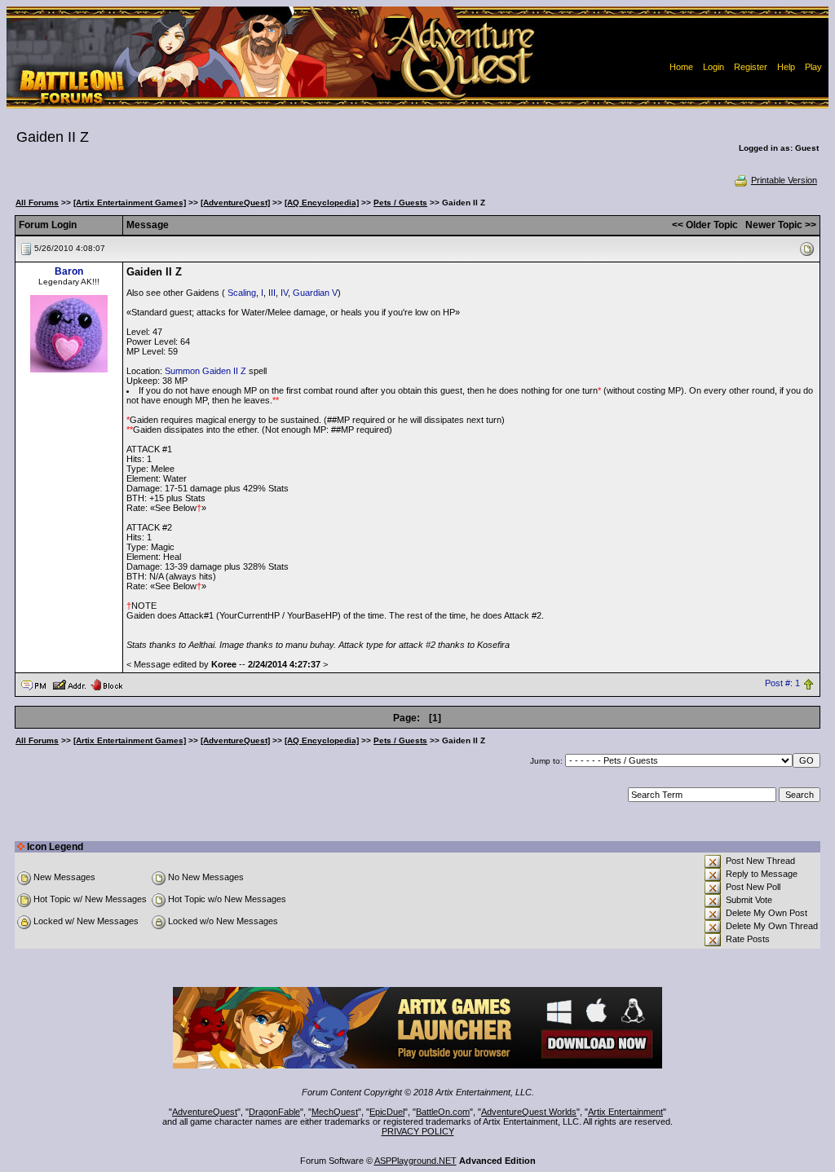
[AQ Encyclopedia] (322, 202)
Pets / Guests (400, 202)
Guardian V (315, 292)
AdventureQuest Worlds (529, 1112)
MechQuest (334, 1112)
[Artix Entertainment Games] (129, 202)
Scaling (242, 292)
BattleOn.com (443, 1112)
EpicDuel (386, 1112)
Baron (69, 271)
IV (284, 292)
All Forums (37, 202)
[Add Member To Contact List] (69, 684)
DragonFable (274, 1112)
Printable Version (784, 180)
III (272, 292)
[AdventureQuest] (235, 202)
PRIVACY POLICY (418, 1131)
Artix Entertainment (625, 1112)
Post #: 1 (782, 684)
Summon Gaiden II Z (205, 371)
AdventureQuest (204, 1112)
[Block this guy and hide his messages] (106, 684)
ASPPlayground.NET (415, 1160)
